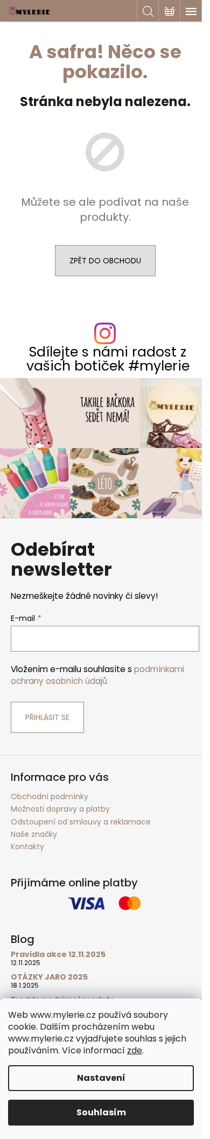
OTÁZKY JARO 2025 (49, 977)
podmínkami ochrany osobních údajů (97, 675)
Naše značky (34, 834)
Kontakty (27, 846)
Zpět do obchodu (105, 260)
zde (134, 1050)
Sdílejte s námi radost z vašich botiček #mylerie (108, 358)
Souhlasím (101, 1112)
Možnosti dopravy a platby (60, 808)
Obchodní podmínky (49, 796)
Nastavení (101, 1078)
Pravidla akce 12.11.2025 (58, 955)
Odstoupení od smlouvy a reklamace (81, 821)
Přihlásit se (47, 717)
